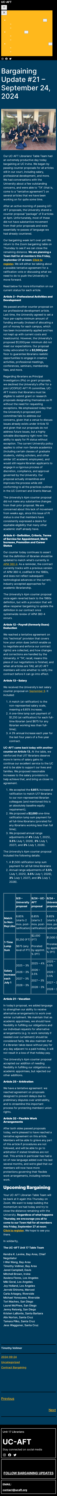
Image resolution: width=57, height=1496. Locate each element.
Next (52, 1410)
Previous (7, 1398)
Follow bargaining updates (28, 1473)
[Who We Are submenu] (26, 32)
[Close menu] (4, 12)
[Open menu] (4, 7)
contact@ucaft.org (15, 1489)
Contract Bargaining (13, 1367)
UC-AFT (6, 2)
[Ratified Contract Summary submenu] (50, 43)
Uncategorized (10, 1362)
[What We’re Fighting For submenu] (45, 20)
